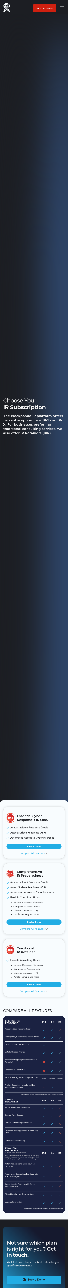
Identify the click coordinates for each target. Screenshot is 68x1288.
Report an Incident (44, 8)
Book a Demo (34, 846)
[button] (61, 8)
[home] (6, 8)
